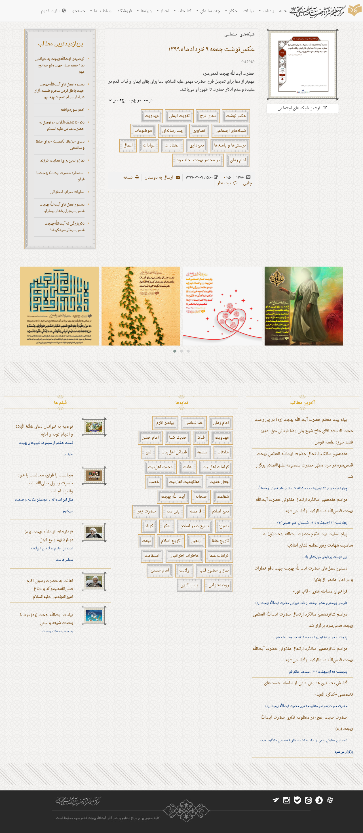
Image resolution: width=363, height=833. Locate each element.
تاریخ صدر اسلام (195, 526)
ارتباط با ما (103, 11)
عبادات (149, 145)
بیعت (146, 541)
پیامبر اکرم (165, 423)
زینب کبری (189, 585)
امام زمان (238, 160)
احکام (233, 11)
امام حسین (160, 570)
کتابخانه (183, 11)
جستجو (78, 11)
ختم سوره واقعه (72, 109)
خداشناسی (194, 423)
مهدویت (152, 116)
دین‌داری (197, 145)
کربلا (149, 526)
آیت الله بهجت (173, 497)
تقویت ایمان (179, 116)
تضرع (224, 526)
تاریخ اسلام (171, 541)
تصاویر (199, 131)
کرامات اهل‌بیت (216, 467)
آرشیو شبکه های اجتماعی (299, 108)
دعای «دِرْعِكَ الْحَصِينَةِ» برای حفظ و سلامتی (60, 145)
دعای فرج (208, 116)
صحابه (201, 497)
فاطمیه (196, 511)
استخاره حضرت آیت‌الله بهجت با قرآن (60, 176)
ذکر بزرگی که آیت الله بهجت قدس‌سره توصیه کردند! (65, 227)
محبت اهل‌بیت (160, 467)
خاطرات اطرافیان (184, 556)
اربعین (196, 541)
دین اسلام (220, 511)
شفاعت (223, 497)
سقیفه (202, 452)
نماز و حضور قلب (214, 570)
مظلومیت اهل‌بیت (184, 482)
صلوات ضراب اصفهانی (67, 192)
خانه (282, 11)
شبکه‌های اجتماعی (231, 131)
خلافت (223, 452)
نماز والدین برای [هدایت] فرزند (62, 160)
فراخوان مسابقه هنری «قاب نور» (320, 591)
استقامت (152, 556)
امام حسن (150, 437)
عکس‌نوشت (236, 116)
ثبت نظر (224, 183)
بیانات (248, 11)
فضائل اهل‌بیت (174, 452)
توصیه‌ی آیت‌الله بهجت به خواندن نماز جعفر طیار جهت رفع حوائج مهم (60, 65)
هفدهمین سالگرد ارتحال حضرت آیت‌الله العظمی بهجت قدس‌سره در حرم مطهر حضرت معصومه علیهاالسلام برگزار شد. (304, 465)
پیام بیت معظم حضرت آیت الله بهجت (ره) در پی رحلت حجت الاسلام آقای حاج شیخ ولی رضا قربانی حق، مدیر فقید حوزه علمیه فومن (304, 431)
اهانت (188, 467)
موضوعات (143, 131)
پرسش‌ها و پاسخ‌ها (230, 145)
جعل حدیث (219, 482)
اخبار (164, 11)
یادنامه (267, 11)
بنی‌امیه (173, 511)
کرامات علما (219, 556)
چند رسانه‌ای (172, 131)
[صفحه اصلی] (325, 11)
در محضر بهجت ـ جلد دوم (198, 160)
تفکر (166, 526)
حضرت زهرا (146, 511)
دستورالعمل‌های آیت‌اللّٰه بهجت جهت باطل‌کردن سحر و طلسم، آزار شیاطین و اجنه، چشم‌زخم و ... (60, 91)
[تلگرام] (276, 800)
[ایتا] (308, 800)
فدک (201, 437)
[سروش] (319, 800)
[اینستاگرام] (286, 800)
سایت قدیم (50, 11)
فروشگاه (124, 11)
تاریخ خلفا (220, 541)
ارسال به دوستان (159, 177)
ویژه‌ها (146, 11)
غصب (154, 482)
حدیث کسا (178, 437)
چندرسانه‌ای (209, 11)
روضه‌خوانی (218, 585)
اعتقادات (172, 145)
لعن (148, 452)
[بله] (297, 800)
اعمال (128, 145)
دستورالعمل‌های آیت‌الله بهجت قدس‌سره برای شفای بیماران (62, 208)
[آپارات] (330, 800)
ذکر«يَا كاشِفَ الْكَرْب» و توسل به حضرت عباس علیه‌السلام (62, 126)
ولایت (184, 570)
